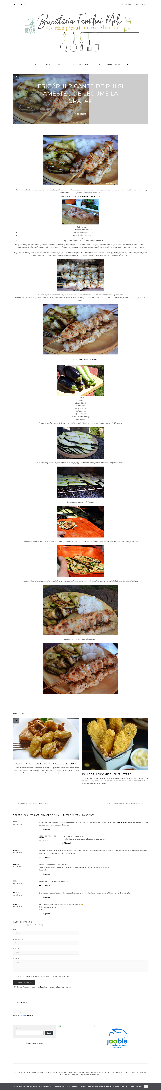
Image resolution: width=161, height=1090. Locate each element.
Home (35, 64)
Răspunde (46, 829)
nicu (15, 822)
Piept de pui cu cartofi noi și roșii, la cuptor (125, 803)
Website (16, 949)
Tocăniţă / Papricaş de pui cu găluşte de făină (44, 763)
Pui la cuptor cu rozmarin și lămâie (32, 803)
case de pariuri (122, 822)
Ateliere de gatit (81, 64)
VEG (98, 64)
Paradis (16, 892)
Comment (16, 959)
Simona (16, 904)
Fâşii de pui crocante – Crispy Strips (106, 774)
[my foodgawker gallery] (34, 1043)
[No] (158, 1086)
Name (15, 929)
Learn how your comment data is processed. (55, 987)
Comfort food (113, 64)
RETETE (61, 64)
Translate (29, 1015)
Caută (18, 1029)
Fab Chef (16, 850)
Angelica (16, 864)
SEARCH (145, 4)
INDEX (49, 64)
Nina (15, 881)
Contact (136, 4)
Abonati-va (126, 4)
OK (146, 1086)
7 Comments (80, 114)
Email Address (19, 939)
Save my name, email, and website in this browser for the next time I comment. (42, 976)
